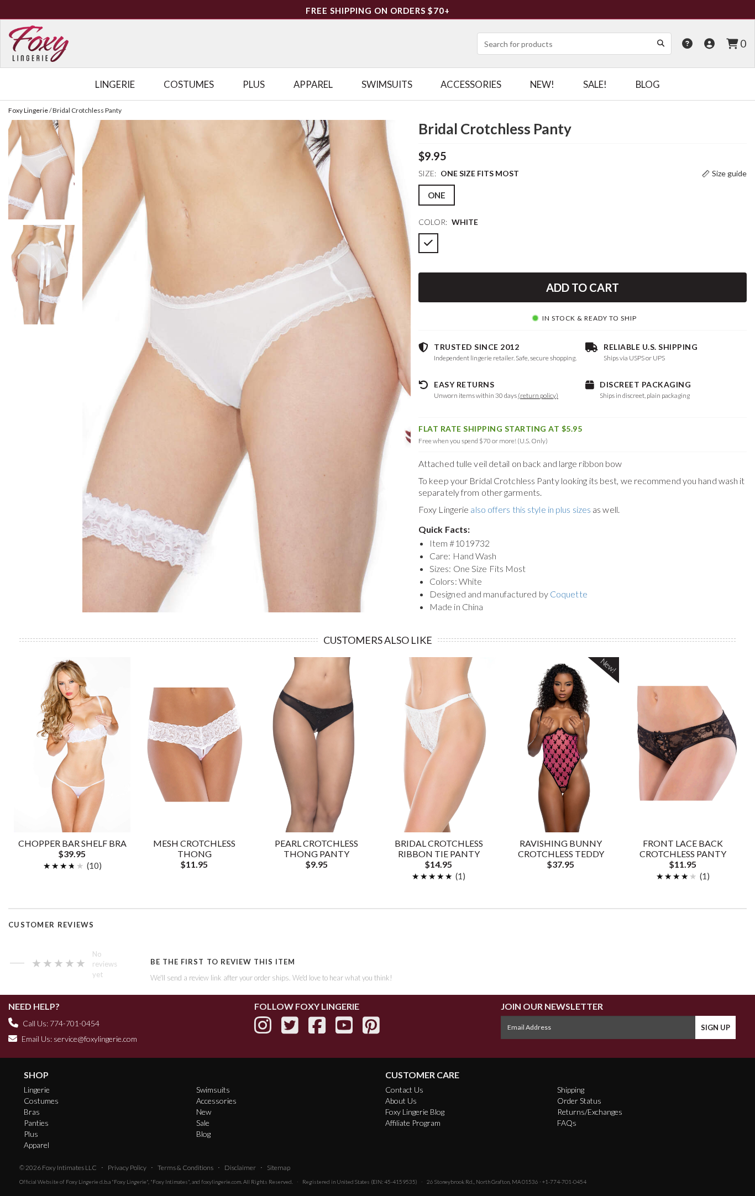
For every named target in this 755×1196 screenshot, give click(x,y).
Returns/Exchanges (589, 1111)
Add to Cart (582, 287)
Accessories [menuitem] (471, 84)
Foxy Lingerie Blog (414, 1111)
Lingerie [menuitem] (115, 84)
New (203, 1111)
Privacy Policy (127, 1167)
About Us (401, 1100)
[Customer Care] (687, 43)
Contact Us (404, 1089)
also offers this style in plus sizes (530, 509)
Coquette (569, 594)
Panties (36, 1122)
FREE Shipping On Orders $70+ (378, 10)
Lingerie (37, 1089)
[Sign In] (709, 43)
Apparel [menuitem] (313, 84)
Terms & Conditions (185, 1167)
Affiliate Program (413, 1122)
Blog (203, 1134)
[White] (428, 243)
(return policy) (538, 395)
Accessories (216, 1100)
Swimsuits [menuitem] (386, 84)
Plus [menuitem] (254, 84)
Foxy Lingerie (82, 1181)
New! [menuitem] (542, 84)
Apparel (36, 1145)
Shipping (570, 1089)
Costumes (41, 1100)
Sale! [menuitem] (595, 84)
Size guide (729, 173)
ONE (436, 195)
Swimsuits (213, 1089)
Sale (202, 1122)
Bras (32, 1111)
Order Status (579, 1100)
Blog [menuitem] (648, 84)
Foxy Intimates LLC (69, 1167)
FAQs (566, 1122)
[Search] (660, 43)
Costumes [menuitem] (189, 84)
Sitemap (278, 1167)
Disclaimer (240, 1167)
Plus (31, 1134)
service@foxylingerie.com (95, 1038)
